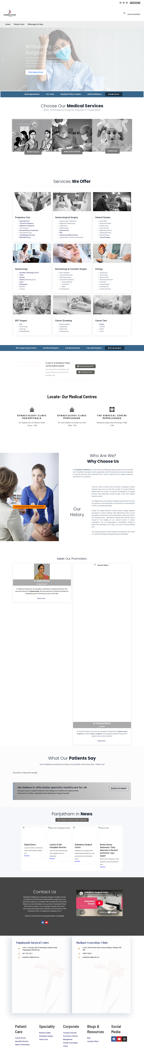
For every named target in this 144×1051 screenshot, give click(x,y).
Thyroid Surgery (105, 237)
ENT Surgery (21, 320)
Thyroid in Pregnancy (27, 223)
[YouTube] (127, 3)
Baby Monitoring (25, 237)
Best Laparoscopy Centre (26, 348)
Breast (102, 324)
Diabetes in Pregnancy (27, 226)
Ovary (21, 282)
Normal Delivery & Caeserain (29, 230)
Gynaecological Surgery (66, 217)
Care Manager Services (27, 235)
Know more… (102, 741)
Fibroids (22, 277)
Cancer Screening (63, 320)
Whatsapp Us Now (35, 24)
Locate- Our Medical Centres (72, 396)
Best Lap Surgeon (114, 348)
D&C (61, 233)
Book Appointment (32, 94)
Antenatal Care (25, 221)
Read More (27, 856)
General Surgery (102, 217)
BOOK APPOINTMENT (134, 14)
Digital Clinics (30, 844)
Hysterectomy (64, 230)
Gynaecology (21, 269)
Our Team (50, 94)
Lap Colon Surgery (94, 348)
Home (7, 24)
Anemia (22, 279)
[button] (3, 59)
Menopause (23, 284)
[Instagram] (124, 3)
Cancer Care (101, 320)
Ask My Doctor (113, 94)
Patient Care (19, 24)
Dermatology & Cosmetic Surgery (71, 269)
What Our (72, 758)
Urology (99, 269)
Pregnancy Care (22, 217)
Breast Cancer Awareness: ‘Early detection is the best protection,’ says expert (109, 850)
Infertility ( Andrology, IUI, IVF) (29, 273)
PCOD (21, 275)
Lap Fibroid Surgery (51, 348)
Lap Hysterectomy (72, 348)
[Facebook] (120, 3)
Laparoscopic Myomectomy (69, 235)
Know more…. (42, 598)
